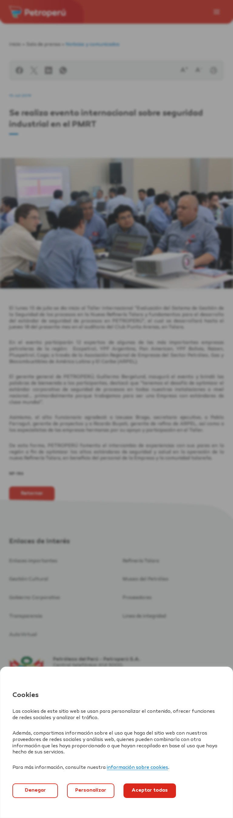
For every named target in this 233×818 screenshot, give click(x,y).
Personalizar (90, 790)
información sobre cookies (137, 768)
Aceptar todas (150, 790)
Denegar (35, 790)
